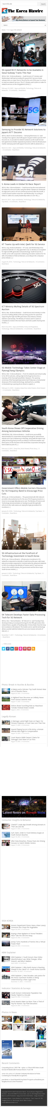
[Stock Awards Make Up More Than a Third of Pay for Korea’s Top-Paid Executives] (6, 1003)
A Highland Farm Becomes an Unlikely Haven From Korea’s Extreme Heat (27, 698)
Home (3, 30)
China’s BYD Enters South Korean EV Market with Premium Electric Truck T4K (23, 1069)
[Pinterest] (29, 648)
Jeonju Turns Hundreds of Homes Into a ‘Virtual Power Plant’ (28, 943)
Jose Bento (5, 1079)
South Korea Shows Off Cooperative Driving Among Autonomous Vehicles (23, 429)
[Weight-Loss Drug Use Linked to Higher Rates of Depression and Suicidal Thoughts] (18, 1027)
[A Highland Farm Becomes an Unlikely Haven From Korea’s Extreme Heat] (6, 699)
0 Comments (25, 693)
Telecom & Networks (39, 148)
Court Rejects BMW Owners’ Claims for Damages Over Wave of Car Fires (25, 738)
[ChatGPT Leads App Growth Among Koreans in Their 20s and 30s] (6, 826)
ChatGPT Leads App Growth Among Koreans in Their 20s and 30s (28, 826)
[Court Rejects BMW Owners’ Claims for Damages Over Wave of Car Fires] (6, 739)
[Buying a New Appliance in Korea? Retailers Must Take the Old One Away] (6, 935)
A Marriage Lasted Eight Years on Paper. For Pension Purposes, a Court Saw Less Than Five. (28, 722)
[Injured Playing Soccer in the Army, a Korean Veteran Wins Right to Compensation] (6, 730)
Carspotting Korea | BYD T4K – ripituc (14, 1068)
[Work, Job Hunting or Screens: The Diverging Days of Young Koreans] (30, 1027)
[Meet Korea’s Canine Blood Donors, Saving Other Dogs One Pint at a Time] (7, 1027)
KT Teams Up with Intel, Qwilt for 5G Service (23, 244)
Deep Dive (23, 388)
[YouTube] (25, 648)
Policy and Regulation (31, 327)
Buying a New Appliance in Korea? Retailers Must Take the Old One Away (26, 934)
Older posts (6, 644)
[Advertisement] (18, 668)
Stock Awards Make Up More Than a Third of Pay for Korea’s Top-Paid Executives (27, 1002)
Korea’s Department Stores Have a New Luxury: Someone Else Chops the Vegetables (28, 926)
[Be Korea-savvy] (24, 10)
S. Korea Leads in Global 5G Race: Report (21, 184)
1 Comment (27, 981)
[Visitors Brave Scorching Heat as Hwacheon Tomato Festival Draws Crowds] (6, 707)
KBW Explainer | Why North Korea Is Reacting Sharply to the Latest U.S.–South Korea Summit (28, 968)
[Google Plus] (16, 648)
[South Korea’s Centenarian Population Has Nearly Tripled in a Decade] (6, 995)
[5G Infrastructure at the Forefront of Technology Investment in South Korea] (24, 534)
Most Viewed (41, 388)
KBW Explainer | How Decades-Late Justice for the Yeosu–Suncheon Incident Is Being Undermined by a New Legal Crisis (28, 977)
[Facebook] (8, 648)
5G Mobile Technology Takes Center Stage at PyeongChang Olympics (23, 369)
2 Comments (7, 390)
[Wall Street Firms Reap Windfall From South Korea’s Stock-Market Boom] (30, 1019)
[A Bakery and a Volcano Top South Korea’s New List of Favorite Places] (6, 691)
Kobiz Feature (32, 388)
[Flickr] (20, 648)
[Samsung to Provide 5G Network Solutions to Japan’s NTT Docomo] (24, 111)
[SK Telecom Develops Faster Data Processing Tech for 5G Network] (24, 596)
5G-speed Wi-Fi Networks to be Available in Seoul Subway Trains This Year (22, 71)
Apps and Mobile (20, 88)
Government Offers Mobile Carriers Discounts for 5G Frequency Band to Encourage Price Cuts (24, 491)
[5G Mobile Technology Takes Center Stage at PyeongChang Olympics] (24, 349)
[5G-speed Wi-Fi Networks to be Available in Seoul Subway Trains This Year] (24, 50)
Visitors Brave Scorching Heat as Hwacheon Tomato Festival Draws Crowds (27, 707)
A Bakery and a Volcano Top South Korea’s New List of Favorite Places (28, 690)
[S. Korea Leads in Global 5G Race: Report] (24, 168)
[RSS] (33, 648)
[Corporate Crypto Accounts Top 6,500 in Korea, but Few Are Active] (41, 1019)
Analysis (17, 388)
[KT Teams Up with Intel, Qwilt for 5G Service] (24, 224)
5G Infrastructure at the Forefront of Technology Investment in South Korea (20, 554)
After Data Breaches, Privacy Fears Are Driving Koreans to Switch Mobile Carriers (28, 842)
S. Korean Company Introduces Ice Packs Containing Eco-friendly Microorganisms (21, 1075)
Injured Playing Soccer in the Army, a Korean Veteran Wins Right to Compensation (27, 730)
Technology (29, 88)
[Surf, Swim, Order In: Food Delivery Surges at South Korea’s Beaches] (6, 834)
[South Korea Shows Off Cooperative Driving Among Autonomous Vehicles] (24, 410)
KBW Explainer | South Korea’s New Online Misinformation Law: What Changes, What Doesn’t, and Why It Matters (26, 959)
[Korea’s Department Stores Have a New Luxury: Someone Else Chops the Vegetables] (6, 926)
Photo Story (33, 449)
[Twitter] (3, 648)
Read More (22, 90)
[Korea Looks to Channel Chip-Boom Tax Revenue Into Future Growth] (30, 1043)
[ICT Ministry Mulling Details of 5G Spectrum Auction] (24, 286)
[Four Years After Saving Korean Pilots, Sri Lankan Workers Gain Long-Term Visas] (41, 1044)
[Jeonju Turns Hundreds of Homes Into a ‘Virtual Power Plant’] (6, 943)
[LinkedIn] (12, 648)
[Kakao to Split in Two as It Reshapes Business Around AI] (18, 1043)
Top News (5, 202)
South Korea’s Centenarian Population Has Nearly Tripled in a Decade (26, 994)
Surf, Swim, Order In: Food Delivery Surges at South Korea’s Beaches (27, 834)
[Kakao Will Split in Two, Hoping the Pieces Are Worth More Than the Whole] (18, 1019)
